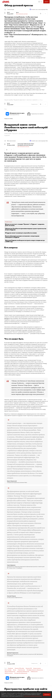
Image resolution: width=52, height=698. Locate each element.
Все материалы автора (22, 13)
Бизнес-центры (8, 670)
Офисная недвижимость (10, 671)
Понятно (46, 694)
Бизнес (14, 670)
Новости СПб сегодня (19, 668)
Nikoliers (6, 318)
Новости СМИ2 (8, 118)
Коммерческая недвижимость (20, 673)
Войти (46, 1)
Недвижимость (34, 671)
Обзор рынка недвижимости (23, 671)
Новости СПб (29, 668)
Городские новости (9, 673)
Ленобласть (10, 668)
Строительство (21, 670)
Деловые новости (37, 668)
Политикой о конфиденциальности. (33, 696)
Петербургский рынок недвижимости (35, 670)
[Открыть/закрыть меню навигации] (39, 2)
